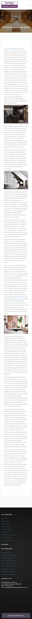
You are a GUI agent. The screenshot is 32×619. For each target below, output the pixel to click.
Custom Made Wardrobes (8, 574)
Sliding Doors (5, 518)
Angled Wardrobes (6, 540)
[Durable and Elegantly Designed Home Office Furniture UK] (9, 5)
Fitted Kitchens (5, 524)
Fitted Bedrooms (6, 521)
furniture (15, 343)
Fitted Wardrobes (6, 526)
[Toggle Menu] (30, 5)
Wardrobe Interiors (6, 552)
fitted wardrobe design (10, 222)
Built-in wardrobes (23, 286)
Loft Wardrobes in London (8, 566)
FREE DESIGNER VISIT (16, 615)
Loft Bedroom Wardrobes (8, 571)
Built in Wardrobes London (8, 563)
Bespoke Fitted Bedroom (8, 560)
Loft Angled (4, 532)
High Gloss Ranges (6, 529)
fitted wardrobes (11, 48)
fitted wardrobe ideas (10, 164)
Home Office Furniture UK (8, 569)
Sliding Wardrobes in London (9, 535)
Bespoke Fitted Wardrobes (8, 555)
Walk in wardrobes (6, 537)
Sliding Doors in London (7, 558)
